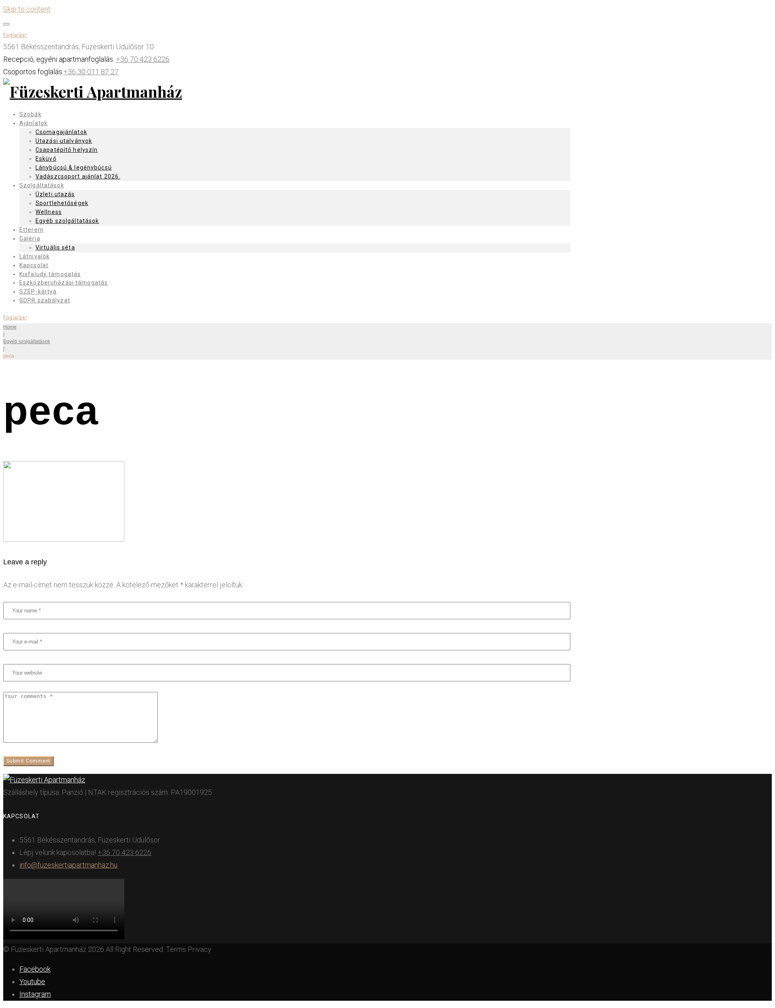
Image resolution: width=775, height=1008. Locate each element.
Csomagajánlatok (61, 132)
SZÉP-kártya (38, 291)
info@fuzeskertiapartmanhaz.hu (68, 865)
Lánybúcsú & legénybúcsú (74, 167)
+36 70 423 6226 (143, 59)
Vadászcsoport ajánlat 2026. (78, 176)
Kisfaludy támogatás (50, 274)
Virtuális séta (55, 247)
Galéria (29, 238)
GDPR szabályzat (44, 300)
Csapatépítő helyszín (67, 150)
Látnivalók (34, 256)
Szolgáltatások (41, 185)
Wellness (49, 212)
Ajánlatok (33, 123)
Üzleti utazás (55, 194)
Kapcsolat (33, 265)
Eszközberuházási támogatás (63, 282)
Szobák (30, 114)
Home (10, 327)
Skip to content (26, 9)
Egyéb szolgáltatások (67, 221)
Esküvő (46, 158)
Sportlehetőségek (62, 203)
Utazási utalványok (64, 141)
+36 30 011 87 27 (91, 71)
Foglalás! (15, 35)
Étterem (31, 229)
